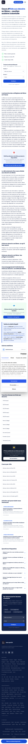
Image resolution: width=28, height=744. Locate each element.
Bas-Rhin (3, 694)
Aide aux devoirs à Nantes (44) (9, 488)
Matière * (5, 68)
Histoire (17, 661)
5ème (19, 677)
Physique (14, 663)
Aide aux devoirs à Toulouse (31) (10, 480)
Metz (8, 713)
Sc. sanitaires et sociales (7, 672)
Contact (23, 724)
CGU (12, 734)
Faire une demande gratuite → (14, 741)
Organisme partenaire (6, 724)
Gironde (11, 690)
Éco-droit (16, 666)
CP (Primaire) (5, 400)
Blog (17, 724)
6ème (16, 677)
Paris (3, 703)
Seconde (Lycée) (6, 432)
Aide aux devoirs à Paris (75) (9, 468)
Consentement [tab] (5, 357)
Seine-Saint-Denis (5, 696)
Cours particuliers (6, 731)
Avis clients (17, 722)
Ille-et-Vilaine (21, 690)
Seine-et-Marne (5, 698)
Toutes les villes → (5, 715)
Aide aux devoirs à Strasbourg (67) (10, 496)
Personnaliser (13, 385)
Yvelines (23, 696)
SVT (2, 663)
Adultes (12, 681)
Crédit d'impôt (23, 722)
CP (2, 677)
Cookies (14, 736)
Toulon (13, 707)
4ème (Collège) (6, 424)
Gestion (23, 668)
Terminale (17, 679)
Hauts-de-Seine (17, 694)
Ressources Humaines (6, 670)
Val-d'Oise (12, 698)
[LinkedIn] (9, 652)
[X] (6, 652)
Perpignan (4, 713)
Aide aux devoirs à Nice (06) (9, 484)
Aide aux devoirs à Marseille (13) (10, 472)
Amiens (18, 711)
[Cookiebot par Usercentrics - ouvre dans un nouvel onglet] (20, 354)
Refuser (14, 389)
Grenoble (22, 707)
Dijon (3, 709)
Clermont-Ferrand (16, 709)
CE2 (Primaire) (6, 408)
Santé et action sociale (17, 670)
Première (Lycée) (6, 436)
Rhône (22, 688)
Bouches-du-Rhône (16, 688)
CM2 (13, 677)
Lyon (10, 703)
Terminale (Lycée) (6, 440)
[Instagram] (12, 652)
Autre (14, 672)
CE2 (7, 677)
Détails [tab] (12, 357)
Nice (18, 703)
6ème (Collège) (6, 420)
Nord (3, 688)
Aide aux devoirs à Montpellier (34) (10, 492)
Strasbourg (9, 705)
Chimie (3, 666)
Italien (8, 661)
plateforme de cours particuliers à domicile (13, 335)
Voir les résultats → (14, 458)
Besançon (12, 713)
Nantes (21, 703)
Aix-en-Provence (5, 711)
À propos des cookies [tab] (21, 357)
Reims (3, 707)
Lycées (13, 724)
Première (11, 679)
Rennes (22, 705)
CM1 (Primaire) (6, 412)
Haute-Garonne (5, 690)
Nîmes (10, 709)
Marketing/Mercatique (15, 668)
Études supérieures (6, 681)
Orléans (17, 713)
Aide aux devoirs (7, 663)
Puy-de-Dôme (23, 692)
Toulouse (14, 703)
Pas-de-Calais (8, 688)
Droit (12, 666)
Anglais (15, 659)
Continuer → (14, 81)
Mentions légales (6, 734)
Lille (19, 705)
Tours (14, 711)
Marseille (6, 703)
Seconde (7, 679)
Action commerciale (6, 668)
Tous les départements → (20, 698)
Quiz (20, 724)
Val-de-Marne (13, 696)
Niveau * (5, 74)
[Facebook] (3, 652)
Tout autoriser (14, 381)
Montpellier (4, 705)
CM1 (10, 677)
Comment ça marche (6, 722)
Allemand (20, 659)
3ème (3, 679)
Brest (11, 711)
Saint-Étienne (8, 707)
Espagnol (3, 661)
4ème (23, 677)
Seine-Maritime (13, 692)
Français (11, 659)
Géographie (12, 661)
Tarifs (12, 722)
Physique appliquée (21, 663)
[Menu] (25, 2)
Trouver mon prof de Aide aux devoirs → (14, 165)
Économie (8, 666)
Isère (18, 692)
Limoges (22, 711)
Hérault (15, 690)
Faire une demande (18, 2)
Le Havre (17, 707)
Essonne (19, 696)
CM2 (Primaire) (6, 416)
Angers (6, 709)
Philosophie (22, 661)
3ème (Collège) (6, 428)
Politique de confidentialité (19, 734)
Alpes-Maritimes (10, 694)
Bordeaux (15, 705)
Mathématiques (5, 659)
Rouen (21, 713)
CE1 (4, 677)
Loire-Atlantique (5, 692)
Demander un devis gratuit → (14, 317)
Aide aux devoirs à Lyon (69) (9, 476)
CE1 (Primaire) (6, 404)
